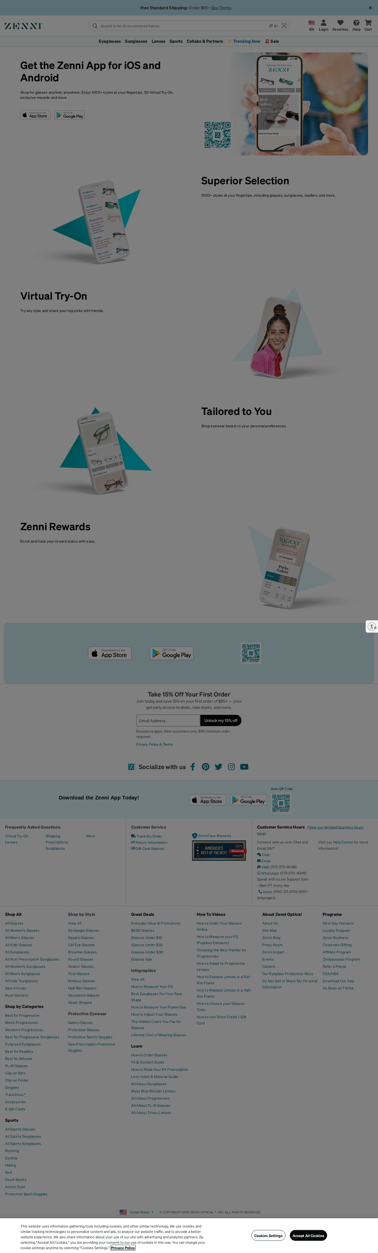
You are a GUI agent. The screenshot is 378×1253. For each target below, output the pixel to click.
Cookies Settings (268, 1235)
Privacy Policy (123, 1247)
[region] (189, 1235)
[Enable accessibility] (372, 626)
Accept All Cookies (309, 1235)
